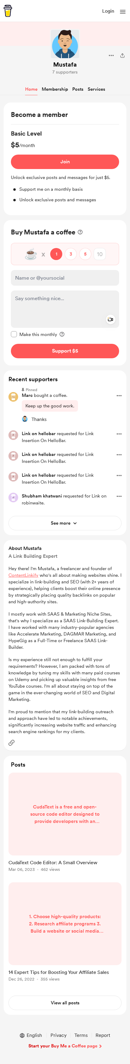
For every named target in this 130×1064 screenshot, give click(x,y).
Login (108, 11)
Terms (81, 1035)
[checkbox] (34, 334)
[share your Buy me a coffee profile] (122, 55)
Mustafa (65, 64)
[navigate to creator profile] (65, 44)
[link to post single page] (65, 823)
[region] (65, 158)
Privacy (58, 1035)
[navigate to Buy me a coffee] (8, 11)
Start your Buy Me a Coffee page (62, 1046)
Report (103, 1035)
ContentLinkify (23, 575)
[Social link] (11, 743)
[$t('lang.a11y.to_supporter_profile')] (25, 418)
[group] (65, 166)
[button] (122, 11)
